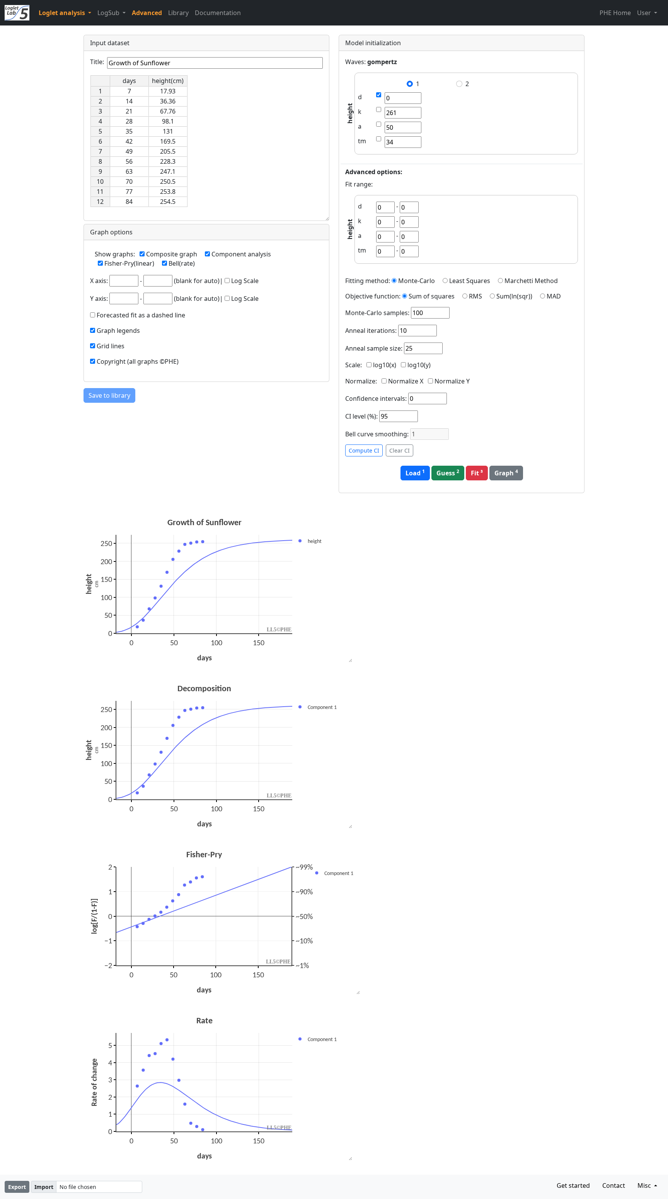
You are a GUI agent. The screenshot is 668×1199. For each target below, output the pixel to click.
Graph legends (118, 330)
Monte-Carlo (416, 280)
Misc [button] (645, 1185)
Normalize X (405, 381)
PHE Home (615, 12)
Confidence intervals (375, 398)
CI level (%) (360, 416)
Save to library (109, 395)
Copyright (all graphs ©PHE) (138, 361)
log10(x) (384, 365)
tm (362, 141)
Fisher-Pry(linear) (129, 263)
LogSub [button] (109, 12)
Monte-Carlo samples (376, 313)
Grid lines (110, 346)
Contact (613, 1185)
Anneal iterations (370, 330)
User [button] (645, 12)
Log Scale (245, 280)
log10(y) (419, 365)
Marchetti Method (531, 280)
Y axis (98, 298)
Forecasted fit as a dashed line (141, 315)
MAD (554, 296)
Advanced (147, 12)
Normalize (360, 381)
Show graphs (114, 254)
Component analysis (241, 254)
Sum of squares (432, 296)
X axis (98, 280)
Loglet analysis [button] (63, 12)
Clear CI (399, 450)
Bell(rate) (182, 263)
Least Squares (469, 280)
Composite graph (171, 254)
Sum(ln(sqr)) (514, 296)
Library (178, 12)
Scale (352, 365)
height (350, 113)
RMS (475, 296)
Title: (97, 62)
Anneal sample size (373, 348)
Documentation (218, 12)
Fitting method (367, 280)
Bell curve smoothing (376, 434)
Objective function (372, 296)
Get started (573, 1185)
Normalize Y (452, 381)
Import (43, 1187)
